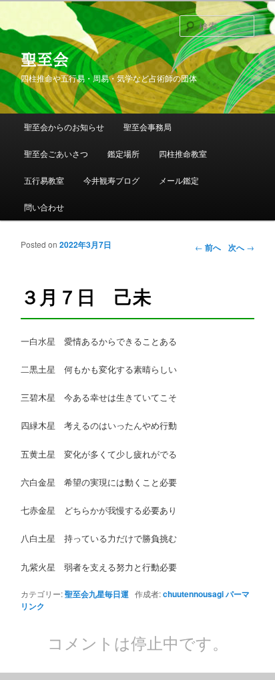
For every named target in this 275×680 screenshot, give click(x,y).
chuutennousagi (193, 594)
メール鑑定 (179, 180)
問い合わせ (44, 206)
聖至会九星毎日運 (97, 594)
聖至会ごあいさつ (56, 153)
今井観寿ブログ (111, 180)
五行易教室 (44, 180)
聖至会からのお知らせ (64, 126)
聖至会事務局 (147, 126)
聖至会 (45, 59)
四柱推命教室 (183, 153)
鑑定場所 (123, 153)
